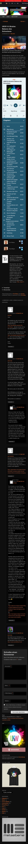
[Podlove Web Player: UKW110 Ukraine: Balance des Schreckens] (14, 158)
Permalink (23, 295)
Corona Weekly (5, 801)
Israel (3, 808)
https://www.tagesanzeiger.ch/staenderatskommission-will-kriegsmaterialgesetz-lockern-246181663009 (16, 615)
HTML (18, 282)
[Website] (19, 241)
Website (7, 701)
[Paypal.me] (22, 243)
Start (3, 16)
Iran (3, 806)
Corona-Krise (5, 803)
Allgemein (4, 798)
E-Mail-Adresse (9, 693)
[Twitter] (22, 250)
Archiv (8, 16)
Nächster (23, 21)
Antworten (11, 346)
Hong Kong (5, 805)
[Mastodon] (22, 241)
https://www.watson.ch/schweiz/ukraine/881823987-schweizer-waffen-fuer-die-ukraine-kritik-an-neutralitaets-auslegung (17, 471)
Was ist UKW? (15, 16)
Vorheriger (5, 21)
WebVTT (22, 282)
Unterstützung (22, 757)
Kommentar (8, 666)
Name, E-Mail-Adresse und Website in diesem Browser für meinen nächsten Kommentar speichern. (14, 707)
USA (3, 813)
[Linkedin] (22, 248)
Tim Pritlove (15, 293)
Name (7, 685)
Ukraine (22, 293)
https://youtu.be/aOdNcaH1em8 (15, 642)
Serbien (4, 809)
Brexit (3, 800)
